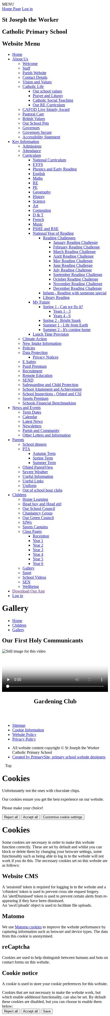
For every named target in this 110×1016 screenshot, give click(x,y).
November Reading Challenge (77, 284)
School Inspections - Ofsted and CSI (52, 394)
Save (47, 1011)
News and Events (26, 407)
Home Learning (35, 499)
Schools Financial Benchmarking (49, 403)
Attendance (32, 151)
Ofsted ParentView (38, 467)
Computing (42, 210)
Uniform (29, 485)
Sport (27, 573)
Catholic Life (33, 86)
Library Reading (56, 297)
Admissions (32, 146)
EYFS (38, 164)
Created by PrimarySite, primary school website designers (58, 757)
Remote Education (37, 375)
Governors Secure (37, 132)
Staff (26, 68)
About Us (20, 59)
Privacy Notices (45, 357)
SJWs (27, 522)
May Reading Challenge (73, 261)
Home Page (11, 9)
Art (35, 206)
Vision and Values (37, 82)
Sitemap (18, 725)
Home (17, 54)
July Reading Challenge (72, 270)
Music (38, 224)
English (39, 173)
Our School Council (39, 508)
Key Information (25, 141)
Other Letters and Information (47, 435)
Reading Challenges (59, 238)
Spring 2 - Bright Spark (62, 320)
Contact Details (35, 77)
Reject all (11, 817)
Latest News (33, 421)
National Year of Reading (53, 233)
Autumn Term (44, 453)
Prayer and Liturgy (48, 96)
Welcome (30, 63)
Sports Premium (35, 398)
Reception (41, 536)
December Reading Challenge (77, 288)
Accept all (30, 817)
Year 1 (38, 540)
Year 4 (38, 554)
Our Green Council (38, 518)
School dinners (35, 444)
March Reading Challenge (74, 251)
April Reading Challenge (73, 256)
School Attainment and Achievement (52, 389)
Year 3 (38, 550)
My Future (41, 302)
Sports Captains (35, 527)
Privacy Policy (24, 739)
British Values (34, 118)
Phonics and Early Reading (55, 169)
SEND (28, 380)
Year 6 (38, 563)
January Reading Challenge (75, 242)
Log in (27, 9)
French (38, 219)
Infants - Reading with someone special (74, 293)
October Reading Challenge (75, 279)
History (39, 196)
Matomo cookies (28, 927)
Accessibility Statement (41, 137)
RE (35, 183)
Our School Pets (36, 123)
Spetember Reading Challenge (77, 274)
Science (39, 201)
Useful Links (33, 481)
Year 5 (38, 559)
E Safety (29, 362)
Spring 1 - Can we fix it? (63, 307)
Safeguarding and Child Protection (50, 384)
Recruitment (32, 371)
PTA (26, 449)
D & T (38, 215)
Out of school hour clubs (42, 490)
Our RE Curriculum (49, 105)
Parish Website (34, 73)
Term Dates (32, 412)
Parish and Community (41, 430)
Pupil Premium (35, 366)
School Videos (34, 577)
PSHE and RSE (46, 229)
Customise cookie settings (62, 817)
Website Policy (24, 734)
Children (19, 495)
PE (35, 187)
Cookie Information (28, 730)
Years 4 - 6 (62, 316)
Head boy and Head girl (42, 504)
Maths (38, 178)
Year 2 (38, 545)
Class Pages (32, 531)
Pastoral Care (33, 114)
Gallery (29, 568)
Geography (42, 192)
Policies (29, 348)
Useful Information (38, 476)
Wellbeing (31, 586)
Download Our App (28, 591)
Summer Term (44, 462)
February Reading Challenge (76, 247)
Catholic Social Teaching (53, 100)
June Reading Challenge (73, 265)
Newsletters (32, 426)
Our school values (47, 91)
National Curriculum (49, 160)
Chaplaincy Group (37, 513)
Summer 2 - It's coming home (67, 329)
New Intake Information (42, 343)
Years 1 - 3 (62, 311)
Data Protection (35, 352)
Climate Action (35, 339)
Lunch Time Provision (51, 334)
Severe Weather (35, 472)
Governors (31, 128)
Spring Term (43, 458)
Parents (18, 440)
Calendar (30, 417)
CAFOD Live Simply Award (46, 109)
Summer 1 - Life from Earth (65, 325)
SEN (26, 582)
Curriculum (32, 155)
